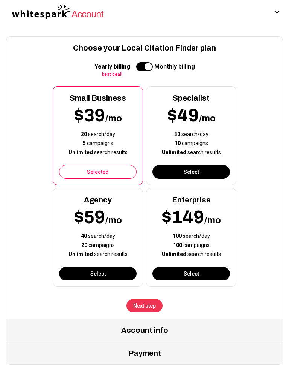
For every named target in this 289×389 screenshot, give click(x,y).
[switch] (144, 66)
